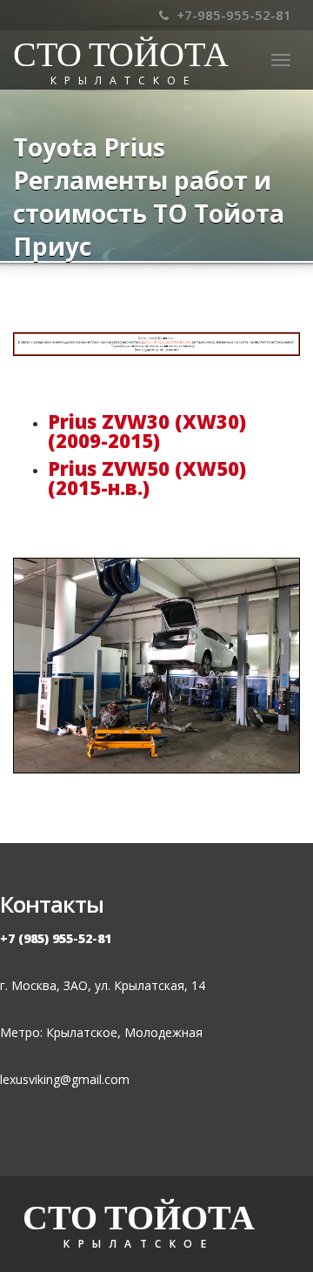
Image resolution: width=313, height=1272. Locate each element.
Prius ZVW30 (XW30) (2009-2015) (147, 430)
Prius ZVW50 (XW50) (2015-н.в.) (147, 477)
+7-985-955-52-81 (232, 14)
